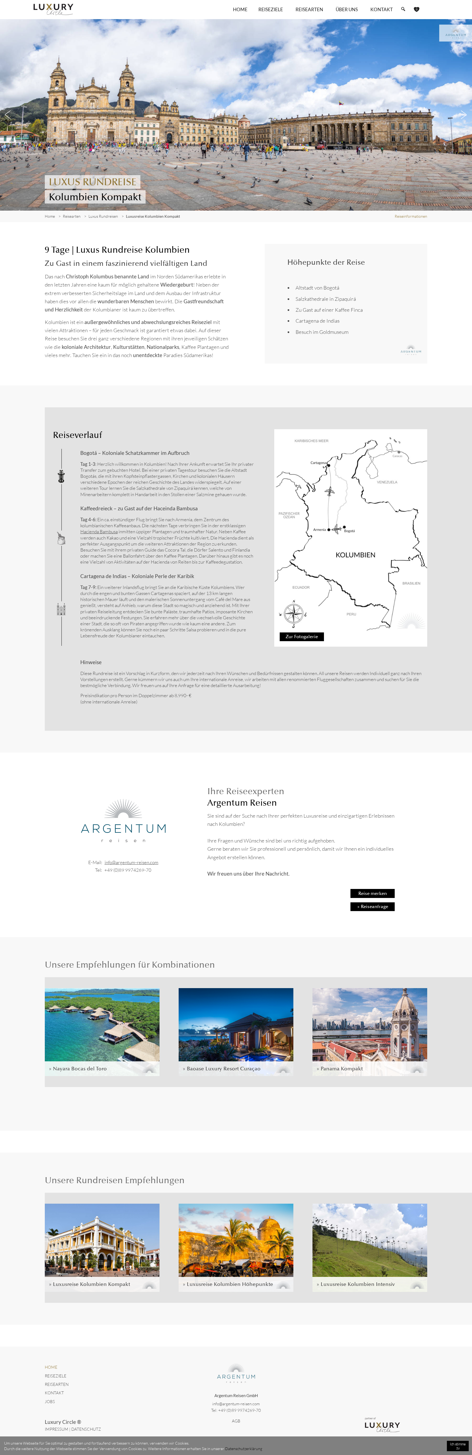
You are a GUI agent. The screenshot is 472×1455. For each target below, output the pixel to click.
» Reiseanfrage (372, 906)
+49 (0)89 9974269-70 (127, 870)
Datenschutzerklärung (243, 1448)
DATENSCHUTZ (86, 1429)
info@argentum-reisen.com (131, 862)
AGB (236, 1421)
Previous (8, 114)
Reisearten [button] (309, 9)
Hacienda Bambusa (99, 531)
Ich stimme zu (457, 1446)
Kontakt (381, 9)
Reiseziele (55, 1376)
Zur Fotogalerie (302, 637)
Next (463, 114)
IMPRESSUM (56, 1429)
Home (240, 9)
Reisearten (57, 1384)
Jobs (50, 1401)
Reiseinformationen (411, 216)
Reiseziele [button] (270, 9)
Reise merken (372, 893)
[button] (403, 9)
